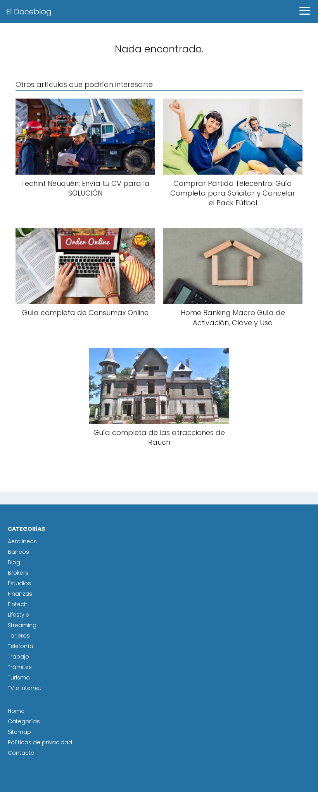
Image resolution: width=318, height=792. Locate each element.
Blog (14, 562)
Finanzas (20, 594)
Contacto (21, 753)
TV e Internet (24, 688)
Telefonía (20, 646)
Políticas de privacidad (40, 742)
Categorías (24, 721)
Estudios (19, 583)
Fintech (18, 604)
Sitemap (19, 732)
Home (16, 711)
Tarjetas (19, 635)
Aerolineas (22, 541)
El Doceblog (29, 11)
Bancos (18, 552)
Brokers (18, 573)
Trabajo (18, 656)
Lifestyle (18, 615)
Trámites (20, 667)
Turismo (19, 677)
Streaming (22, 625)
